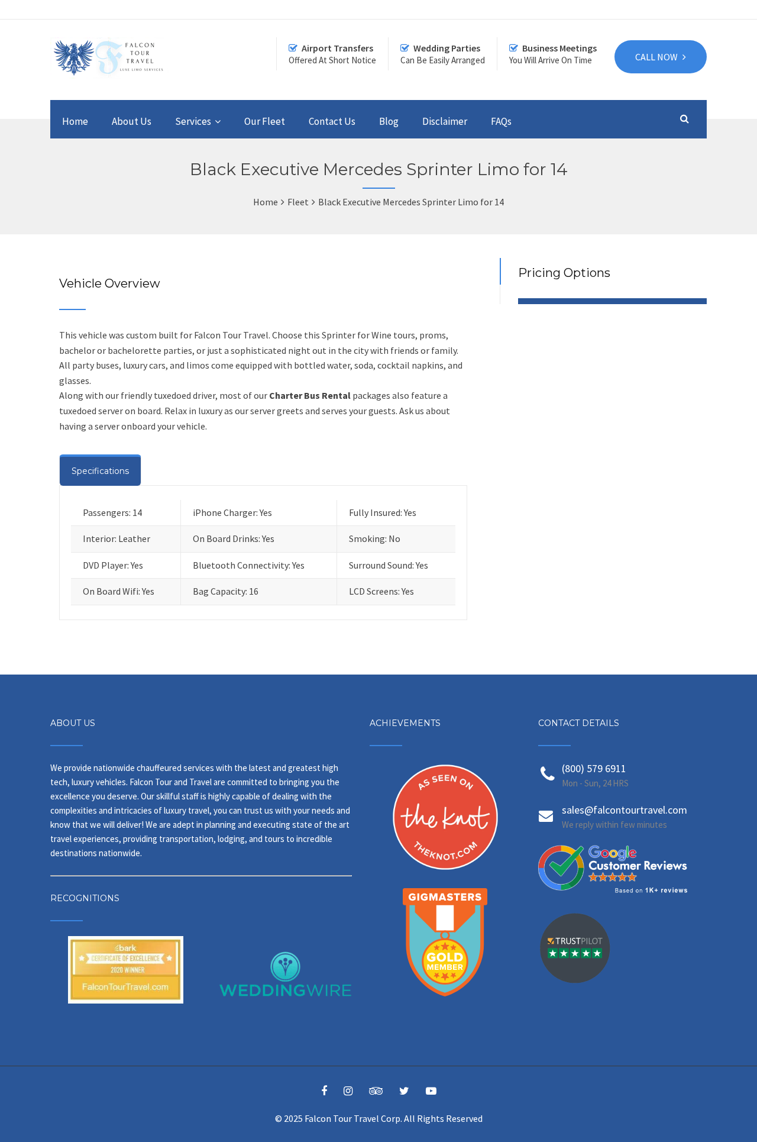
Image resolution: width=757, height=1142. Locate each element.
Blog (389, 121)
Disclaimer (444, 121)
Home (75, 121)
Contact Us (332, 121)
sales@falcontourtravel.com (624, 810)
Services (193, 121)
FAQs (501, 121)
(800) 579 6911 (594, 768)
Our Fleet (264, 121)
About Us (131, 121)
